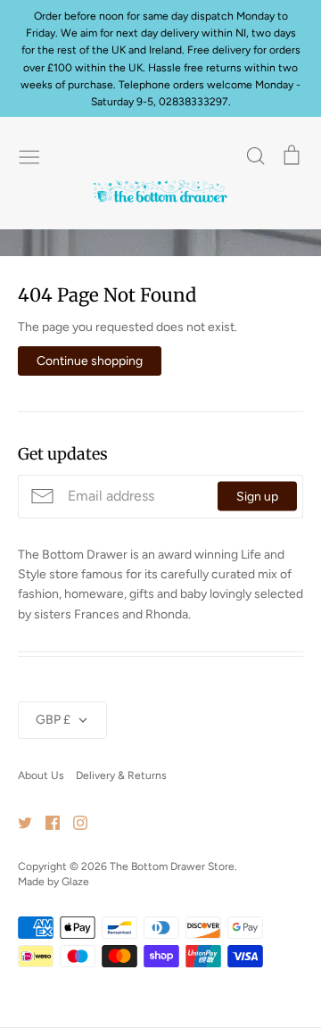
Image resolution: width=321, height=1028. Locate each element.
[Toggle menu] (29, 155)
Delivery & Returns (121, 775)
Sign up (257, 496)
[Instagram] (73, 822)
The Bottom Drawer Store (172, 866)
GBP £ (53, 719)
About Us (41, 775)
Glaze (75, 881)
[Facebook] (46, 822)
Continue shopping (90, 361)
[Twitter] (18, 822)
